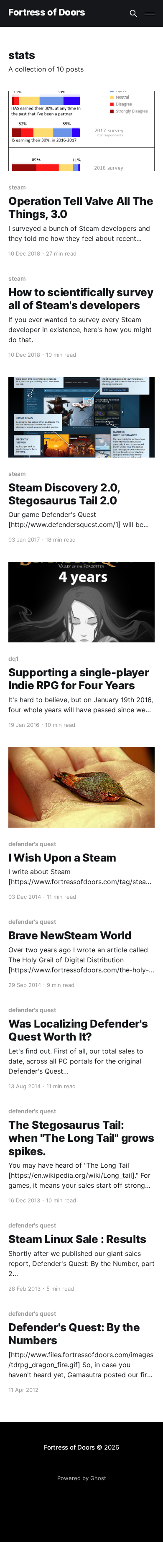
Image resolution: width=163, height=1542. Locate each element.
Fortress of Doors (46, 12)
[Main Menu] (149, 13)
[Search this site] (133, 13)
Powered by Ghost (81, 1478)
